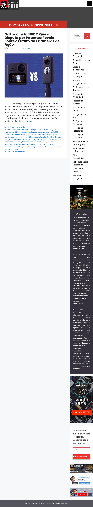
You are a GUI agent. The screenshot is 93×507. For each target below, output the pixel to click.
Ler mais (28, 121)
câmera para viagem (47, 129)
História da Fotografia (78, 129)
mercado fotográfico (13, 147)
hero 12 (15, 144)
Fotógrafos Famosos (78, 123)
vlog (16, 149)
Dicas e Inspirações (78, 68)
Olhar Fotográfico (78, 156)
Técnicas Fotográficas (79, 177)
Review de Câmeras (78, 170)
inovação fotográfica (40, 144)
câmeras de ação (25, 132)
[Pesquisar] (87, 36)
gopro (43, 142)
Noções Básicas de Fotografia (80, 143)
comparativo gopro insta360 (46, 132)
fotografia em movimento (50, 139)
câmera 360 (19, 129)
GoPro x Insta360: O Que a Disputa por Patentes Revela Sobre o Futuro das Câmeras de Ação (32, 39)
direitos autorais (43, 134)
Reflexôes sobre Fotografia (80, 163)
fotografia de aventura (14, 139)
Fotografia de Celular (79, 109)
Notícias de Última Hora (17, 127)
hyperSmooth (25, 144)
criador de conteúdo (13, 134)
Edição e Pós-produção (79, 75)
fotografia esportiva (13, 142)
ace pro (10, 129)
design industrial (29, 134)
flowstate (59, 137)
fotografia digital (31, 139)
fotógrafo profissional (31, 142)
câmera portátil (11, 132)
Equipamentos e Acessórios (81, 89)
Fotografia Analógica (78, 95)
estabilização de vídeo (44, 137)
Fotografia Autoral (78, 102)
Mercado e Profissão (78, 136)
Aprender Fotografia (78, 55)
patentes (27, 147)
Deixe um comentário (16, 152)
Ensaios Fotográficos (79, 82)
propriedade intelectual (41, 147)
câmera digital (31, 129)
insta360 (53, 144)
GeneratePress (61, 503)
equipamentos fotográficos (22, 137)
